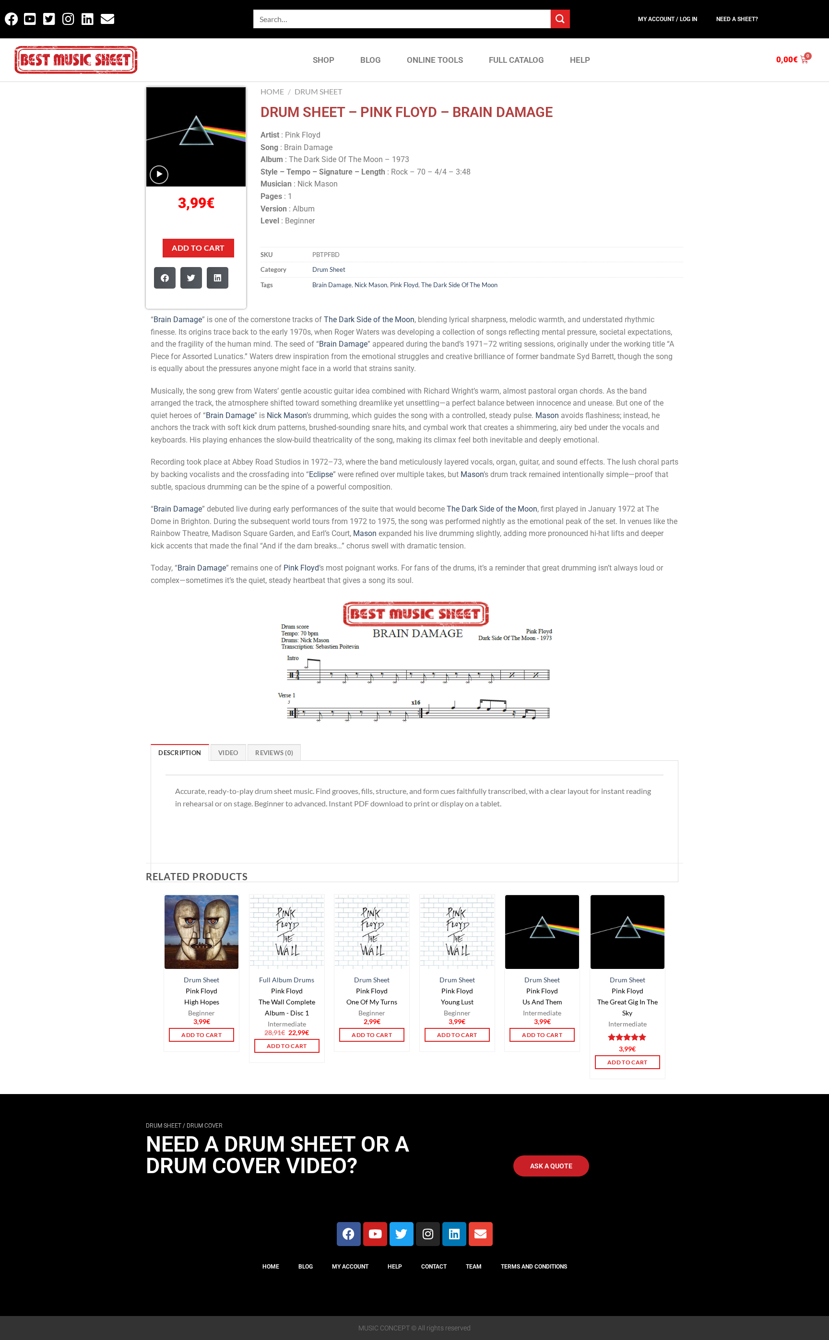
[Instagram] (428, 1234)
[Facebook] (349, 1234)
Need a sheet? (737, 19)
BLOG (370, 60)
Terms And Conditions (534, 1266)
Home (272, 91)
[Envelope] (481, 1234)
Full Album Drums (286, 980)
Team (474, 1266)
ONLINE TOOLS (435, 60)
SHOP (323, 60)
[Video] (159, 174)
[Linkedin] (454, 1234)
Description (179, 753)
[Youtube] (375, 1234)
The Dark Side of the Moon (369, 319)
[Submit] (560, 19)
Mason (547, 415)
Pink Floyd (404, 285)
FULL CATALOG (516, 60)
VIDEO (228, 753)
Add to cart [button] (201, 1035)
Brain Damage (332, 285)
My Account (350, 1266)
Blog (305, 1266)
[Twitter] (402, 1234)
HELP (580, 60)
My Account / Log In (667, 19)
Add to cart (198, 248)
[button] (165, 278)
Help (395, 1266)
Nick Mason (371, 285)
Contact (434, 1266)
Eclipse (321, 474)
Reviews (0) (274, 753)
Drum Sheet (318, 91)
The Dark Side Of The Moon (459, 285)
